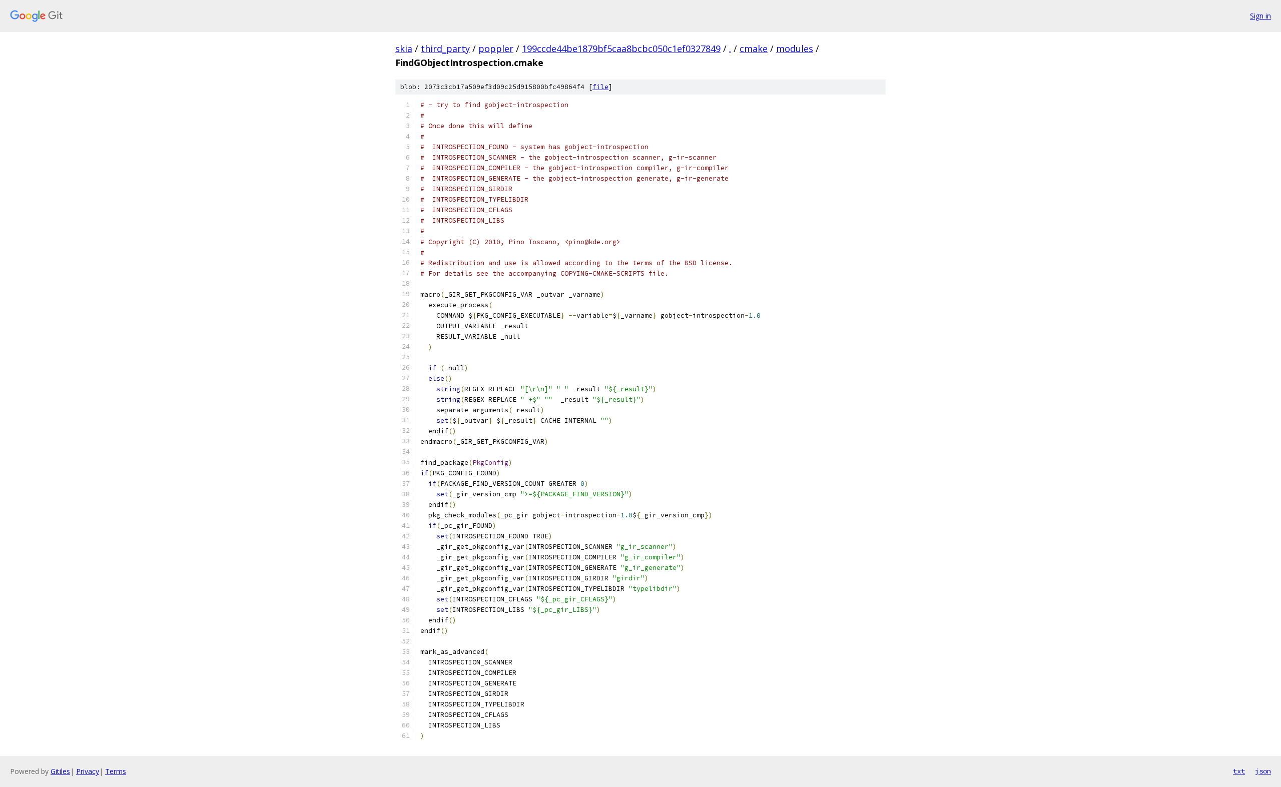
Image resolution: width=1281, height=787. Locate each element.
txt (1239, 770)
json (1263, 770)
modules (794, 49)
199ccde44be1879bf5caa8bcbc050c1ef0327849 (621, 49)
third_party (445, 49)
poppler (495, 49)
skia (403, 49)
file (600, 87)
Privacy (87, 771)
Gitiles (60, 771)
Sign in (1260, 16)
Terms (115, 771)
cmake (754, 49)
